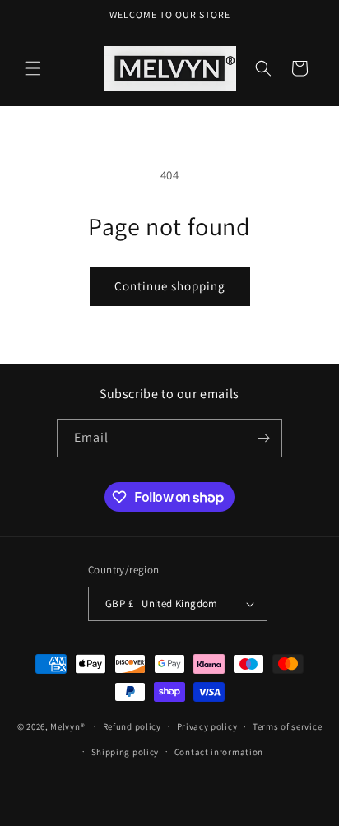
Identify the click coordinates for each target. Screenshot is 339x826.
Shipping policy (125, 752)
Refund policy (132, 726)
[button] (33, 68)
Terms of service (287, 726)
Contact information (218, 752)
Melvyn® (67, 726)
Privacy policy (207, 726)
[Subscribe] (263, 438)
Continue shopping (169, 286)
